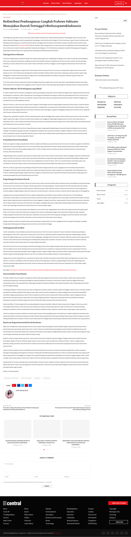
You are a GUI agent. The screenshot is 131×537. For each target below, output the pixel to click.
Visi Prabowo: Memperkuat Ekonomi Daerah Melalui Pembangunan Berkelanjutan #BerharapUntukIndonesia (43, 270)
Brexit (48, 520)
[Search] (113, 3)
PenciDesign (57, 533)
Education (70, 511)
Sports (26, 511)
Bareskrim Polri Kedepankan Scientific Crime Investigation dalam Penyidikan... (75, 443)
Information (92, 517)
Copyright (112, 509)
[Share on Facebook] (18, 385)
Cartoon (6, 523)
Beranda (46, 3)
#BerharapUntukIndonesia (11, 378)
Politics (26, 517)
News (5, 509)
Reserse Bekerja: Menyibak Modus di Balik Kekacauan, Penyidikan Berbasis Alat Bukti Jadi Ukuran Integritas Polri (109, 35)
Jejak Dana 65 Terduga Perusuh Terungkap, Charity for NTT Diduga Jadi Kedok (117, 138)
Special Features (72, 520)
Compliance (92, 520)
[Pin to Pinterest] (26, 385)
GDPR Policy (92, 523)
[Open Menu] (126, 3)
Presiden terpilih (24, 45)
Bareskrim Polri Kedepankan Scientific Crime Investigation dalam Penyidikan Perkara (116, 161)
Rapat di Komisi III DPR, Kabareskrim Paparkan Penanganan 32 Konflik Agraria (117, 173)
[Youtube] (117, 533)
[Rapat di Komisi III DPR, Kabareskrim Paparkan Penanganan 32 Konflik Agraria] (100, 173)
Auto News (49, 514)
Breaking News (72, 509)
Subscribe (119, 3)
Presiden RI (37, 378)
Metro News (28, 514)
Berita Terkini (55, 3)
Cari (96, 17)
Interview (70, 514)
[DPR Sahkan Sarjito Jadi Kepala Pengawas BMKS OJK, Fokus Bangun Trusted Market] (100, 149)
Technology (50, 523)
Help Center (7, 520)
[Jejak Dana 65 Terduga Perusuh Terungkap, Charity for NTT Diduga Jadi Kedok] (47, 429)
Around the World (73, 523)
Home (112, 199)
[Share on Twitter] (22, 385)
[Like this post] (14, 385)
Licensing (112, 514)
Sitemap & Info (114, 511)
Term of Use (92, 514)
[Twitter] (108, 533)
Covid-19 (6, 511)
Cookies (91, 511)
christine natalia (13, 29)
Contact (91, 509)
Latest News (28, 523)
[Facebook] (103, 533)
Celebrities (71, 517)
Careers (6, 517)
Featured (27, 520)
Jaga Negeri (78, 3)
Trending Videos (9, 514)
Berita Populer (67, 3)
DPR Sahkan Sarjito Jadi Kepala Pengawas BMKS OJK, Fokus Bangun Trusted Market (117, 149)
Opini (86, 3)
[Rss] (121, 533)
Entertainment (51, 511)
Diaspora (112, 517)
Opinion (48, 509)
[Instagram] (112, 533)
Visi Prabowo (46, 378)
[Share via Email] (30, 385)
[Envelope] (126, 533)
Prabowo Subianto (26, 378)
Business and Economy (53, 517)
